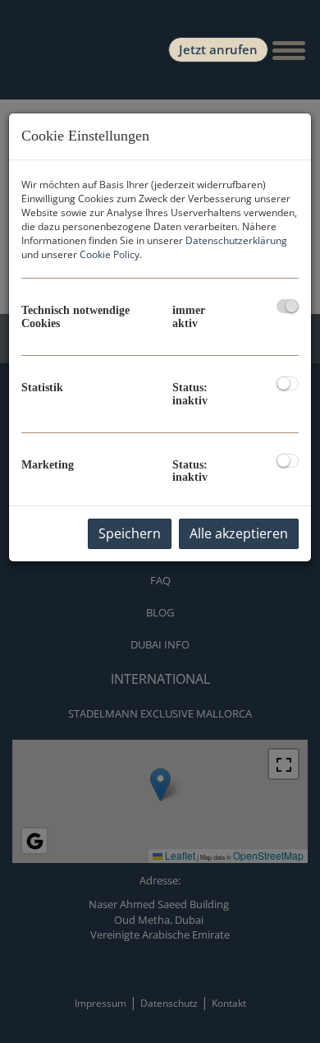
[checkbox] (288, 306)
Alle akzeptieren (239, 533)
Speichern (129, 533)
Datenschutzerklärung (236, 240)
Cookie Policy (109, 254)
